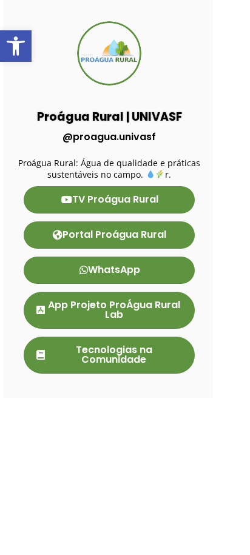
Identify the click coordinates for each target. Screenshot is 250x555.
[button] (16, 46)
